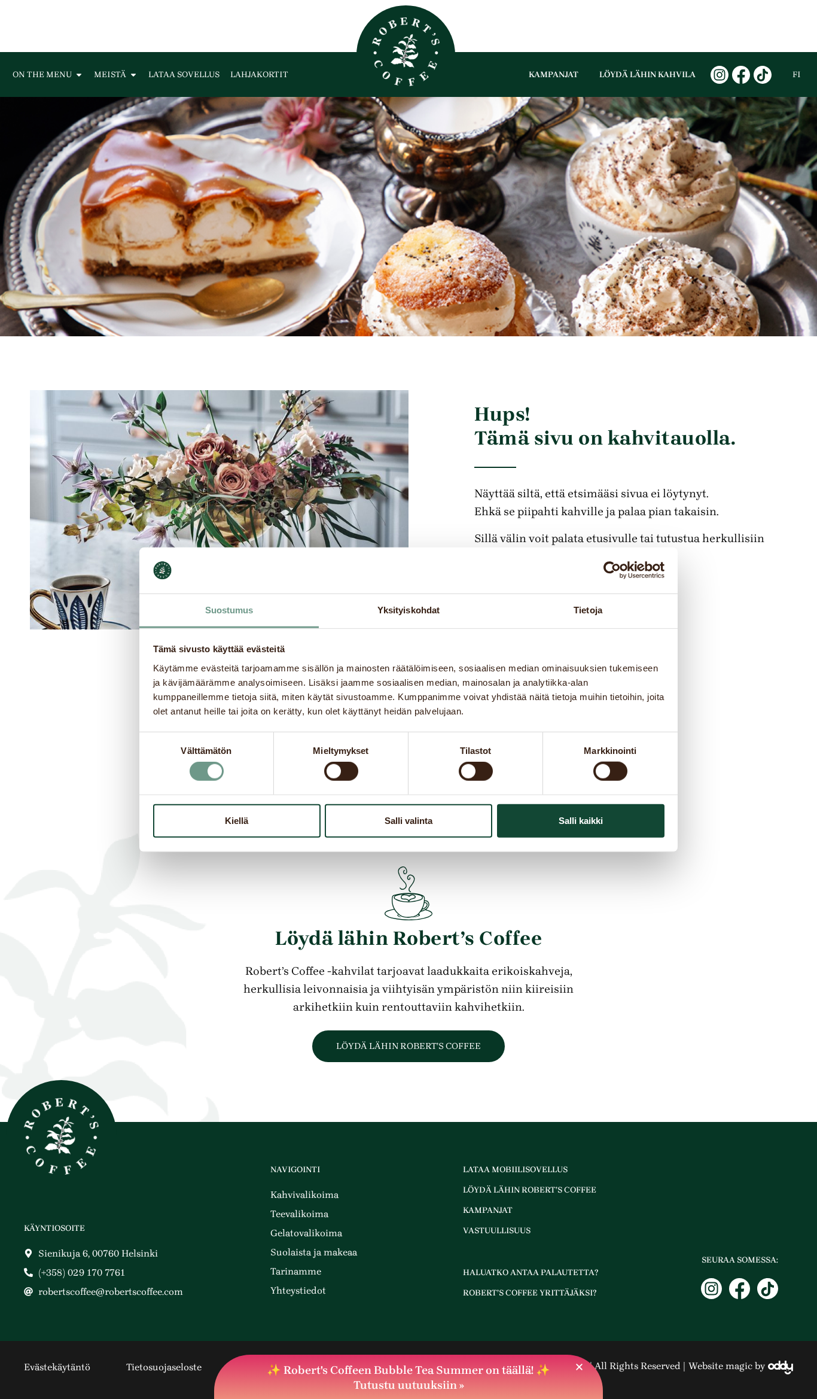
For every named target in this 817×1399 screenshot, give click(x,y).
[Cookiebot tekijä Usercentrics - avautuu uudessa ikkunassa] (612, 570)
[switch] (341, 771)
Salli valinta (408, 820)
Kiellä (236, 820)
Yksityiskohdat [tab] (408, 610)
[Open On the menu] (79, 74)
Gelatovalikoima (306, 1233)
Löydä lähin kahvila (647, 74)
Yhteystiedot (298, 1290)
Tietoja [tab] (588, 610)
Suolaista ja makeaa (313, 1252)
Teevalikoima (299, 1213)
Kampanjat (553, 74)
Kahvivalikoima (304, 1194)
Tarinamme (295, 1271)
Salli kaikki (581, 820)
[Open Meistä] (133, 74)
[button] (579, 1366)
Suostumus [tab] (229, 610)
